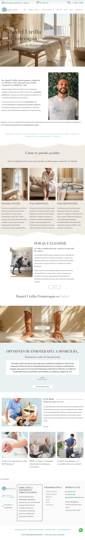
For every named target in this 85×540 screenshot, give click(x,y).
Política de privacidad (21, 529)
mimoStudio (60, 535)
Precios (49, 497)
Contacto (50, 505)
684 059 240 (44, 3)
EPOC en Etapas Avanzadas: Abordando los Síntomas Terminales (41, 464)
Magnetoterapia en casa (53, 401)
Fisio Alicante (51, 494)
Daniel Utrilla (51, 492)
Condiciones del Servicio (63, 529)
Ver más (45, 426)
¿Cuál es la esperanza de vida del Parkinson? (14, 462)
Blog (48, 502)
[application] (53, 10)
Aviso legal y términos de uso (36, 529)
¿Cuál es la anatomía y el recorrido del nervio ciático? (69, 462)
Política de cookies (50, 529)
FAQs (47, 499)
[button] (6, 370)
